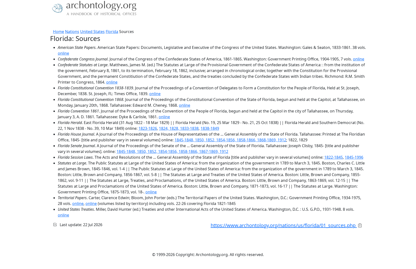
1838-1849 (210, 128)
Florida (112, 31)
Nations (72, 31)
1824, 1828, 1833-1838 (179, 128)
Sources (104, 23)
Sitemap (148, 23)
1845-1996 (354, 157)
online (63, 53)
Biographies (126, 23)
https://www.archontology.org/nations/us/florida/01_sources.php (284, 225)
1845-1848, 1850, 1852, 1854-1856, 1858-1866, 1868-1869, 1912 (230, 140)
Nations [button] (83, 23)
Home (58, 31)
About (66, 23)
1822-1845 (333, 157)
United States (92, 31)
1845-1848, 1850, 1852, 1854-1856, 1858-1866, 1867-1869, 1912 (172, 151)
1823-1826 (147, 128)
